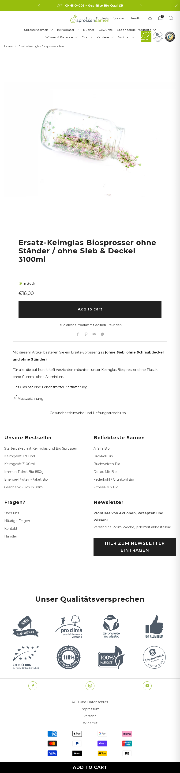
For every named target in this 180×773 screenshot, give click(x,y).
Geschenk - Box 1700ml (23, 487)
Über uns (11, 513)
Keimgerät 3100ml (19, 464)
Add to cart (90, 767)
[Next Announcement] (141, 6)
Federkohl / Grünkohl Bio (114, 479)
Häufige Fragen (17, 521)
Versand (90, 716)
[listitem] (90, 5)
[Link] (146, 36)
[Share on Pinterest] (85, 334)
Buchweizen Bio (107, 464)
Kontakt (10, 528)
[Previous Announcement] (39, 6)
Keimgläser (66, 29)
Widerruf (90, 723)
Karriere (103, 37)
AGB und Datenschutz (90, 702)
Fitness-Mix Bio (106, 487)
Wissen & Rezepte (59, 37)
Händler (136, 18)
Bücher (88, 29)
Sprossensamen (36, 29)
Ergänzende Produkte (134, 29)
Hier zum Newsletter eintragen (135, 547)
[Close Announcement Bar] (176, 5)
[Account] (150, 18)
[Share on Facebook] (77, 334)
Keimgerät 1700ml (19, 456)
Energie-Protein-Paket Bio (26, 479)
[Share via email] (94, 334)
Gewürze (106, 29)
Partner (124, 37)
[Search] (170, 18)
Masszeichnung (30, 398)
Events (87, 37)
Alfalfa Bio (102, 448)
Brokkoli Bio (103, 456)
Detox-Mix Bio (105, 472)
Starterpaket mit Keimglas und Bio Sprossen (40, 448)
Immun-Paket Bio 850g (24, 472)
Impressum (90, 709)
